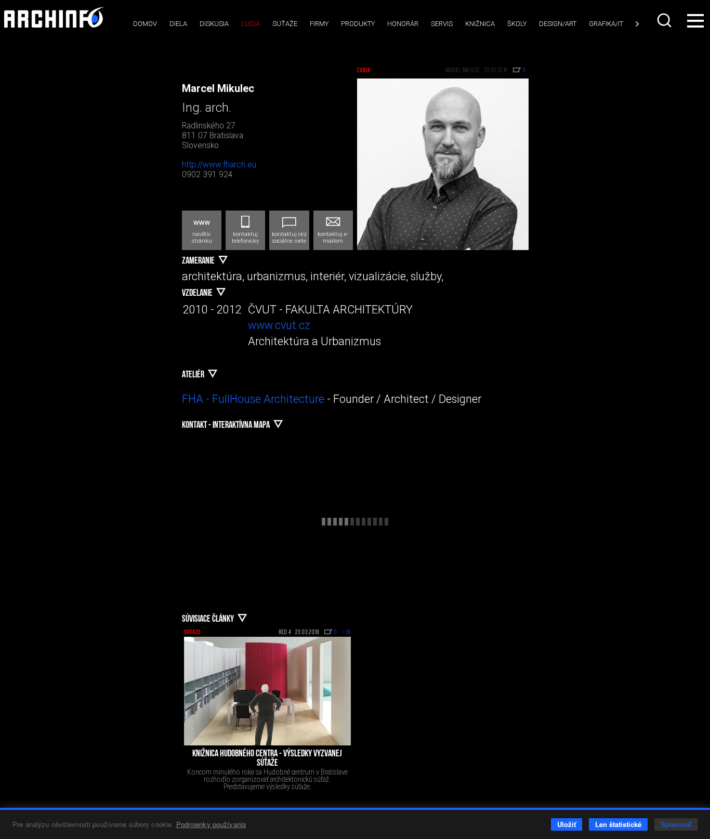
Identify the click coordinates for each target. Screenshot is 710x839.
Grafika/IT (606, 24)
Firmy (319, 24)
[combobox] (665, 20)
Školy (517, 24)
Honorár (402, 24)
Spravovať (676, 824)
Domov (145, 24)
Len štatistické (618, 824)
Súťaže (284, 24)
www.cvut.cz (279, 325)
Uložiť (566, 824)
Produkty (358, 24)
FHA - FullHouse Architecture (253, 398)
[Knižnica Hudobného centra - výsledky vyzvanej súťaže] (267, 691)
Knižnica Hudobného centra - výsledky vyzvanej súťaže (267, 759)
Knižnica (480, 24)
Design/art (557, 24)
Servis (442, 24)
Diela (178, 24)
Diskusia (214, 24)
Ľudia (250, 24)
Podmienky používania (211, 824)
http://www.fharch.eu (219, 164)
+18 (347, 633)
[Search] (665, 20)
